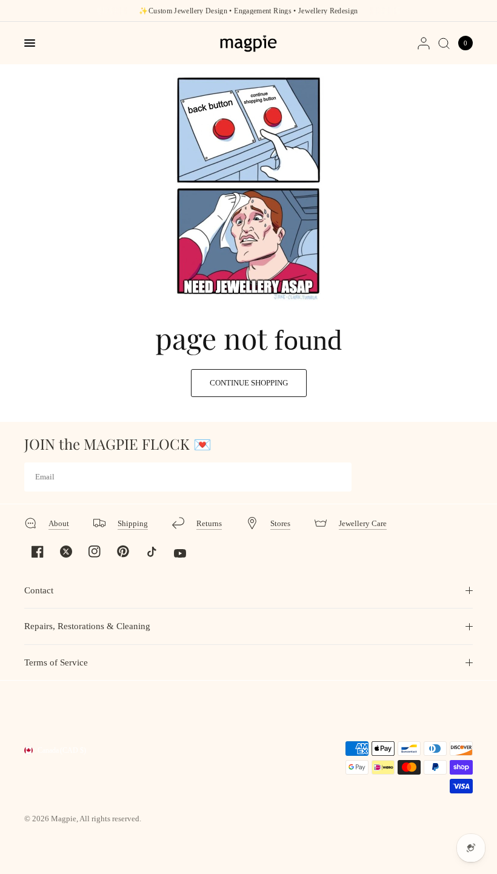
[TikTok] (151, 551)
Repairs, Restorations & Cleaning (87, 626)
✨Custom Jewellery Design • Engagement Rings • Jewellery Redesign (248, 11)
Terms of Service (56, 662)
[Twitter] (66, 551)
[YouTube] (180, 553)
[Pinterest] (123, 551)
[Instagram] (94, 551)
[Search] (444, 43)
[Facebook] (37, 551)
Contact (38, 590)
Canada (62, 750)
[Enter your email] (339, 477)
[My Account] (423, 43)
